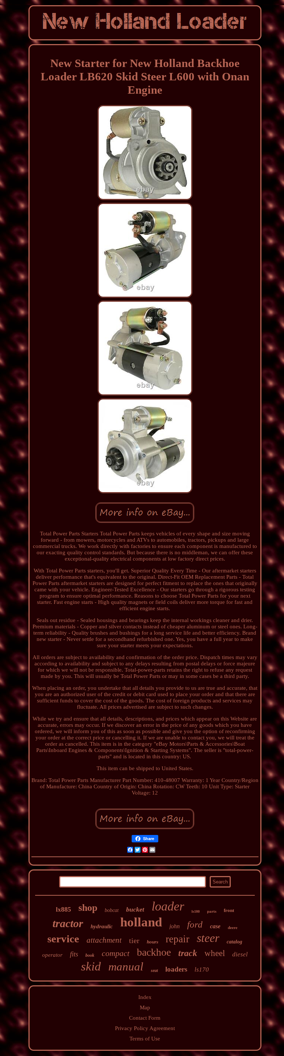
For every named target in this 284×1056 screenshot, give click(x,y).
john (174, 926)
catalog (234, 942)
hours (152, 942)
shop (87, 907)
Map (145, 1007)
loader (168, 906)
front (229, 910)
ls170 (202, 969)
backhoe (154, 952)
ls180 (196, 911)
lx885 (63, 909)
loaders (176, 969)
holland (141, 922)
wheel (214, 953)
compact (115, 953)
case (215, 926)
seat (154, 970)
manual (125, 966)
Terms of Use (144, 1039)
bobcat (112, 910)
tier (134, 940)
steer (208, 938)
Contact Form (144, 1018)
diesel (240, 954)
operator (52, 955)
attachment (104, 940)
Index (145, 997)
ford (195, 924)
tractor (68, 923)
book (89, 955)
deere (232, 927)
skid (91, 966)
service (63, 939)
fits (74, 954)
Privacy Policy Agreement (145, 1028)
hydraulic (102, 926)
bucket (135, 909)
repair (177, 939)
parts (211, 911)
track (187, 953)
